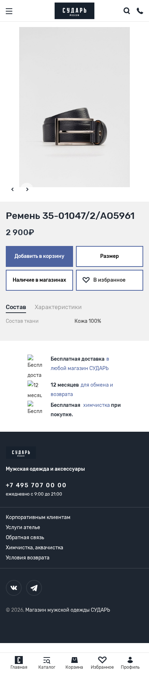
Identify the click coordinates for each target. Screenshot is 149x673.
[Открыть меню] (9, 11)
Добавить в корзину (39, 256)
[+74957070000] (140, 12)
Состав (16, 307)
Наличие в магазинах (39, 280)
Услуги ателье (23, 527)
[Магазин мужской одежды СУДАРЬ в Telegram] (34, 588)
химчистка (96, 405)
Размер (109, 256)
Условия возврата (28, 558)
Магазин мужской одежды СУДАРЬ (67, 610)
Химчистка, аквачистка (34, 548)
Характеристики (58, 307)
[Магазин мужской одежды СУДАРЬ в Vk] (14, 588)
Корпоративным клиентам (38, 517)
